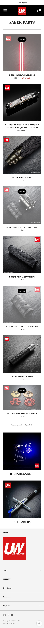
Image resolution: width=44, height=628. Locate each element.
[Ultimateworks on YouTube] (11, 615)
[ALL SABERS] (22, 499)
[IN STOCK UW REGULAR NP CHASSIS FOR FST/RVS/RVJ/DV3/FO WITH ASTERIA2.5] (22, 102)
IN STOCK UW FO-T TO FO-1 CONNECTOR (22, 326)
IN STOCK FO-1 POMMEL (22, 177)
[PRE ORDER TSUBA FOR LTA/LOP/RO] (22, 397)
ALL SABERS (22, 522)
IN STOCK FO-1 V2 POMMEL (22, 376)
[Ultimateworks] (22, 11)
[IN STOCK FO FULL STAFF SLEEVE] (22, 254)
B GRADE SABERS (22, 474)
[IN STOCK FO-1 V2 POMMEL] (22, 354)
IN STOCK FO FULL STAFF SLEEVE (22, 277)
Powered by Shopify (9, 623)
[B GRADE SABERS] (22, 451)
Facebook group (22, 3)
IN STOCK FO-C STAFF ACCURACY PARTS (22, 227)
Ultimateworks (18, 621)
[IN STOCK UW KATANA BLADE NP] (22, 52)
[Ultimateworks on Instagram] (8, 615)
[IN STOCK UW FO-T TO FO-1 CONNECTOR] (22, 304)
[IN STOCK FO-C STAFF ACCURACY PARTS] (22, 205)
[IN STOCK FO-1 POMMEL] (22, 155)
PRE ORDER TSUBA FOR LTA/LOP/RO (22, 413)
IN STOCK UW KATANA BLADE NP (22, 75)
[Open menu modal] (5, 10)
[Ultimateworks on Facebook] (4, 615)
